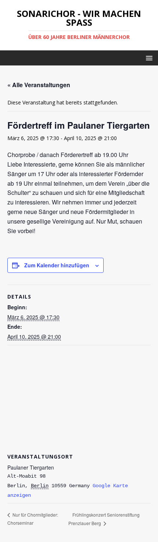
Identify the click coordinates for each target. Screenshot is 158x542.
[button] (148, 57)
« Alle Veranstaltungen (38, 85)
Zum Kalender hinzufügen (56, 265)
